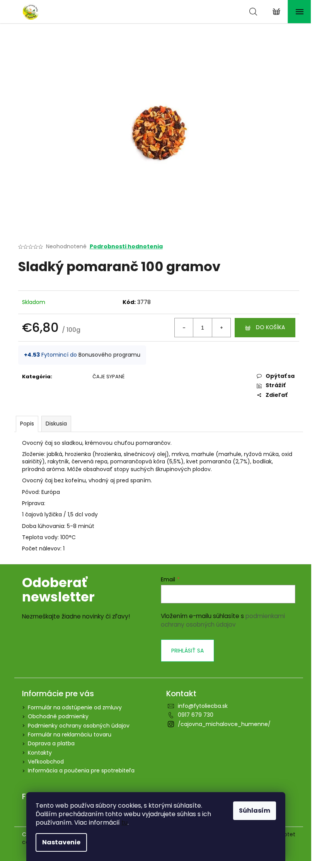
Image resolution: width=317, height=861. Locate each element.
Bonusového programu (109, 355)
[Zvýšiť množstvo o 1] (221, 327)
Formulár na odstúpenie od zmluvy (75, 707)
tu (124, 822)
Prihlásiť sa (187, 650)
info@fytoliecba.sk (203, 706)
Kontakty (40, 753)
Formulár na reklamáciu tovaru (69, 734)
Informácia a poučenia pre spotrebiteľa (81, 770)
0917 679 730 (195, 715)
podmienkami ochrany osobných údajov (223, 620)
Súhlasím (254, 810)
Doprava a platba (51, 743)
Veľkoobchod (46, 761)
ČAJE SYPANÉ (108, 376)
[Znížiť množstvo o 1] (184, 327)
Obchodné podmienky (58, 716)
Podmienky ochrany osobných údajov (79, 725)
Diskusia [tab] (56, 423)
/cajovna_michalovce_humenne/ (224, 724)
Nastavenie (61, 842)
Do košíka (270, 327)
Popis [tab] (27, 423)
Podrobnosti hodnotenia (126, 246)
